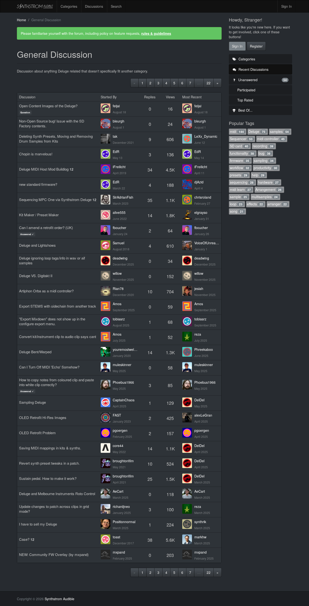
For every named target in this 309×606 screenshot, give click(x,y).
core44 (118, 445)
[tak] (107, 139)
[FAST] (107, 417)
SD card (239, 146)
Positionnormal (124, 521)
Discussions (94, 6)
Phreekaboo (203, 349)
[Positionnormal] (107, 524)
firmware (239, 160)
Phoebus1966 (123, 382)
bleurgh (118, 121)
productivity (265, 167)
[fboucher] (107, 230)
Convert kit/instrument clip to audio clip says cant (57, 336)
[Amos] (107, 306)
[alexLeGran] (188, 417)
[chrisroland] (188, 199)
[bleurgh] (107, 123)
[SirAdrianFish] (107, 199)
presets (238, 175)
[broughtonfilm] (107, 463)
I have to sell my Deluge (38, 524)
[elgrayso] (188, 215)
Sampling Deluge (32, 402)
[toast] (107, 539)
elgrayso (200, 212)
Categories (69, 6)
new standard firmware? (38, 184)
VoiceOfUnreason (206, 242)
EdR (116, 151)
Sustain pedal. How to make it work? (48, 478)
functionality (242, 153)
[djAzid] (188, 184)
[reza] (188, 336)
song (236, 211)
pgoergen (120, 430)
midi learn (240, 189)
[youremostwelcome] (107, 352)
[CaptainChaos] (107, 402)
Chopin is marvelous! (35, 153)
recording (263, 146)
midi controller (271, 138)
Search (116, 6)
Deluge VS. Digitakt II (35, 275)
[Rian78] (107, 291)
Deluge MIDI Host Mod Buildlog (44, 169)
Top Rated (245, 100)
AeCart (118, 491)
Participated (246, 89)
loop (236, 204)
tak (115, 136)
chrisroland (202, 197)
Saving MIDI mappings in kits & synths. (50, 447)
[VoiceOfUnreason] (188, 245)
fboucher (119, 227)
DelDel (199, 399)
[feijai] (107, 108)
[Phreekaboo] (188, 352)
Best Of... (245, 110)
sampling (264, 160)
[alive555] (107, 215)
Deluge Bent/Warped (35, 351)
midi (237, 131)
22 (209, 82)
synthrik (200, 521)
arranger (277, 204)
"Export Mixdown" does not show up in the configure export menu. (52, 321)
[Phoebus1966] (107, 385)
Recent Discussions (253, 69)
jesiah (198, 288)
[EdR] (107, 154)
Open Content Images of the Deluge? (48, 105)
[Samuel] (107, 245)
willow (117, 273)
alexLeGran (203, 415)
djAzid (199, 182)
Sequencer (241, 138)
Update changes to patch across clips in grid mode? (54, 509)
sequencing (241, 182)
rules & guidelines (156, 33)
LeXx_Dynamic (205, 136)
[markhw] (188, 539)
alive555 (119, 212)
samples (279, 131)
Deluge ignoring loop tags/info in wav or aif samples (52, 260)
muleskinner (122, 364)
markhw (200, 536)
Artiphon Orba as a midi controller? (46, 290)
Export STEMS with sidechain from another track (57, 306)
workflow (239, 167)
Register (256, 46)
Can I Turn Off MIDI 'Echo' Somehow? (49, 366)
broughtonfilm (123, 460)
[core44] (107, 448)
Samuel (118, 242)
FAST (117, 415)
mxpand (119, 552)
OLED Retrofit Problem (37, 432)
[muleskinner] (107, 367)
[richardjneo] (107, 509)
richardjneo (121, 506)
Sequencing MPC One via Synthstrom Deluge (55, 199)
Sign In (286, 6)
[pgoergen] (107, 433)
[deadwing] (107, 260)
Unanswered (262, 79)
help (258, 175)
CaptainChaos (123, 399)
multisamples (265, 196)
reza (197, 334)
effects (255, 204)
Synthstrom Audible (35, 6)
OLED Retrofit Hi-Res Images (42, 417)
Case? (24, 539)
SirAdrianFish (123, 197)
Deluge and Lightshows (37, 245)
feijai (116, 105)
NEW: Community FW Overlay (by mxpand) (54, 554)
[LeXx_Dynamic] (188, 139)
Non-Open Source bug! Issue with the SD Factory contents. (51, 123)
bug (264, 153)
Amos (117, 303)
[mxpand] (107, 554)
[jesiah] (188, 291)
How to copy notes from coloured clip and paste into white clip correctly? (56, 382)
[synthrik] (188, 524)
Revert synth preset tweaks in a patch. (49, 463)
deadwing (120, 258)
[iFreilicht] (107, 169)
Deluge (256, 131)
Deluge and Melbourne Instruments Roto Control (57, 493)
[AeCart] (107, 493)
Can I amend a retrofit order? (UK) (46, 227)
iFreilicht (119, 166)
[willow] (107, 276)
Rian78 (118, 288)
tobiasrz (119, 319)
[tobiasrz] (107, 321)
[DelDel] (188, 402)
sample (238, 196)
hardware (268, 182)
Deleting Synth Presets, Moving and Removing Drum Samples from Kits (56, 139)
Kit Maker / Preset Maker (39, 214)
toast (116, 536)
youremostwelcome (125, 349)
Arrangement (268, 189)
